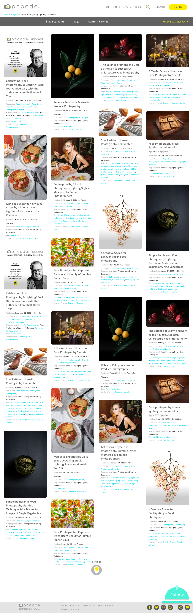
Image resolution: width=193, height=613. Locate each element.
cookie (156, 173)
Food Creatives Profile (29, 238)
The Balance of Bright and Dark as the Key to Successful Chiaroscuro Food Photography (120, 68)
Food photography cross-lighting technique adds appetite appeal (164, 147)
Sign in (160, 7)
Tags (76, 21)
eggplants (105, 166)
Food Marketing (165, 159)
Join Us (178, 7)
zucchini (104, 177)
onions (84, 297)
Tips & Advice (120, 100)
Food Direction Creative (120, 151)
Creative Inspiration (76, 129)
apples (108, 163)
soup (63, 300)
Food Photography (118, 268)
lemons (176, 97)
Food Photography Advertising (28, 104)
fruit (60, 126)
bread (108, 92)
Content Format (98, 21)
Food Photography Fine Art (112, 83)
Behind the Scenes (170, 103)
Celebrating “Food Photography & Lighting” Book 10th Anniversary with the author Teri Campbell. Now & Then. (25, 88)
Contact (74, 605)
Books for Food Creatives (28, 112)
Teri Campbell (16, 121)
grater (103, 175)
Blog (138, 7)
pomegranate (123, 97)
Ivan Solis (15, 235)
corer (131, 163)
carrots (125, 163)
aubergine (116, 163)
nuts (115, 97)
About (64, 605)
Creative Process (74, 226)
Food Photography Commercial (19, 107)
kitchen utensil (113, 175)
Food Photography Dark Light (75, 118)
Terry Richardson (61, 224)
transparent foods (73, 300)
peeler (127, 175)
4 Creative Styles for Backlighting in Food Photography (113, 256)
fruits (103, 97)
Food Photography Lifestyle (27, 226)
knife (122, 175)
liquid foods (76, 297)
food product (165, 173)
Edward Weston (65, 215)
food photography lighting (121, 166)
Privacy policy (105, 605)
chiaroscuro (117, 92)
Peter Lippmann (65, 221)
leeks (67, 297)
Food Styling (132, 268)
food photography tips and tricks (167, 94)
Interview (182, 103)
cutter (136, 163)
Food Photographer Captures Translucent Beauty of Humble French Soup (72, 274)
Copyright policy (70, 609)
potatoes (135, 175)
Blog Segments (55, 21)
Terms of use (89, 605)
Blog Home (15, 14)
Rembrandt (162, 289)
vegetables (67, 126)
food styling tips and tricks (125, 94)
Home (106, 7)
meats (109, 97)
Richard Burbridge (80, 221)
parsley (57, 300)
